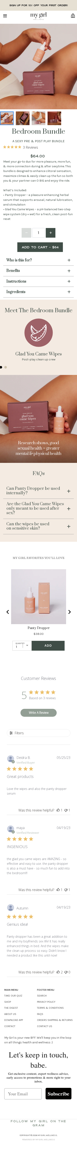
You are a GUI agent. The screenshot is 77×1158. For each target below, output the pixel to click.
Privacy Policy (46, 1001)
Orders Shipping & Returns (55, 1020)
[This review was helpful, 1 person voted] (58, 810)
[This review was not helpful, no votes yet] (65, 972)
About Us (10, 1014)
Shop (7, 1001)
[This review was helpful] (58, 972)
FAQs (40, 1014)
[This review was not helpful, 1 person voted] (65, 810)
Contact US (44, 1026)
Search (42, 995)
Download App (13, 1020)
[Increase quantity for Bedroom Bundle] (50, 233)
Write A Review (39, 713)
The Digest (11, 1007)
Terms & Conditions (50, 1007)
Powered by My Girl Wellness (38, 1139)
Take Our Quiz (13, 995)
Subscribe (58, 1093)
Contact (9, 1026)
